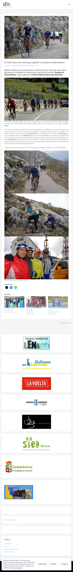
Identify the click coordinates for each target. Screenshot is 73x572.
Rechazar (54, 564)
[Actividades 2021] (14, 302)
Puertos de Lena (9, 552)
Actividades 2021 (9, 308)
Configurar (64, 564)
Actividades (7, 543)
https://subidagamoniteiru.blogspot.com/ (16, 280)
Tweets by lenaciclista (10, 520)
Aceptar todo (43, 564)
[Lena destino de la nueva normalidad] (36, 302)
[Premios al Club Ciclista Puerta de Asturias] (58, 302)
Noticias (6, 65)
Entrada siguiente (65, 323)
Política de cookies (16, 568)
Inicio (5, 546)
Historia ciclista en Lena (11, 549)
